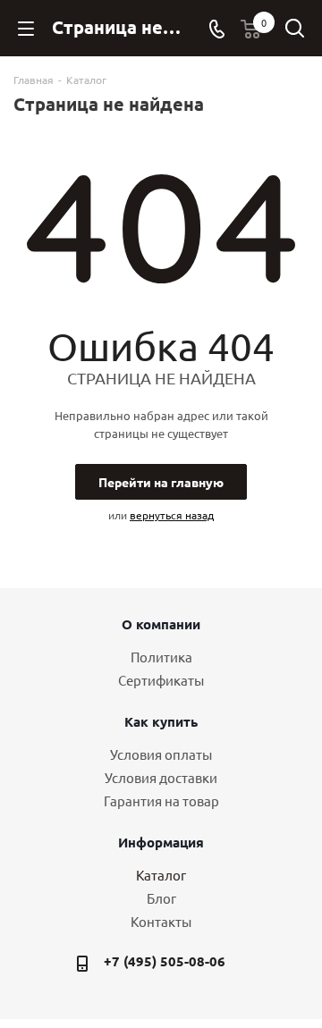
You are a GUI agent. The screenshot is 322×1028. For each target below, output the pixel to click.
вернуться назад (172, 515)
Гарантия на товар (161, 800)
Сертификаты (161, 679)
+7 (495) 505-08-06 (164, 961)
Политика (161, 656)
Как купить (161, 721)
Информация (161, 842)
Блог (161, 897)
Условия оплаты (161, 754)
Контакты (161, 921)
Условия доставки (161, 777)
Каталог (161, 874)
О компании (161, 624)
